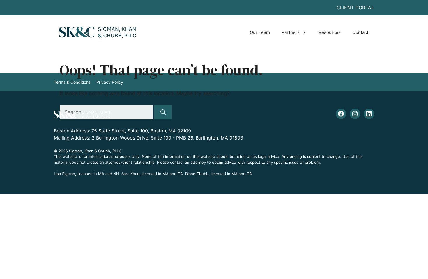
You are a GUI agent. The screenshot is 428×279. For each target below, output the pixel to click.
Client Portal (355, 8)
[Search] (163, 112)
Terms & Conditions (72, 82)
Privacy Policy (109, 82)
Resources (330, 32)
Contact (360, 32)
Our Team (260, 32)
